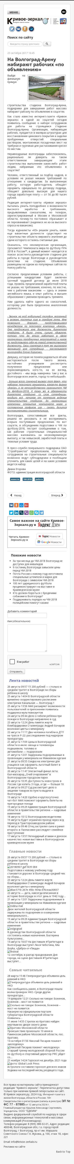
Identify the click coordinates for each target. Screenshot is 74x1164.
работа (39, 479)
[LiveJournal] (21, 513)
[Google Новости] (50, 542)
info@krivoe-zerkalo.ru (24, 1141)
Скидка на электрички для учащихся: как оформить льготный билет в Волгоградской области (33, 764)
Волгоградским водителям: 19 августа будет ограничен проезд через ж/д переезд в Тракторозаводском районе (35, 820)
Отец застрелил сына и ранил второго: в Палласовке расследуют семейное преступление (35, 829)
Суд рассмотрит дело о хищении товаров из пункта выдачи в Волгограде (32, 790)
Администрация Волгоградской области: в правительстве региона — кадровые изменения (36, 810)
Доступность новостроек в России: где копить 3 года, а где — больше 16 (35, 782)
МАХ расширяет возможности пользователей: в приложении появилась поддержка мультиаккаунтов (36, 709)
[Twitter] (11, 513)
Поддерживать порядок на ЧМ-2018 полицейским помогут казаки (35, 601)
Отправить (16, 671)
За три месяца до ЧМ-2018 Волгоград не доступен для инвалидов (38, 562)
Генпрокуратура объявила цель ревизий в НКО (36, 985)
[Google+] (26, 505)
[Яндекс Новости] (49, 536)
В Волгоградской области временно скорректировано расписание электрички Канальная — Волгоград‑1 (33, 699)
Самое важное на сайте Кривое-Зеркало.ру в (37, 522)
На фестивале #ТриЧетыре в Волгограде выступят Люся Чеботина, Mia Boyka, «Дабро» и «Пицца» (35, 951)
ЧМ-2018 (27, 479)
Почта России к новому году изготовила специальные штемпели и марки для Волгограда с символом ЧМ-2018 (38, 577)
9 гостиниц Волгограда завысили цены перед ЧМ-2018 (36, 569)
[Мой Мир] (21, 505)
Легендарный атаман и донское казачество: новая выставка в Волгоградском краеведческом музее (37, 839)
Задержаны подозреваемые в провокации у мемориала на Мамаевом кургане (36, 756)
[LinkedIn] (16, 513)
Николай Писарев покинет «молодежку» (36, 1049)
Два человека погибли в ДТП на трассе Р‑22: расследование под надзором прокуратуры (35, 735)
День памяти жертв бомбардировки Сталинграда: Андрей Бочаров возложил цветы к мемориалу (36, 725)
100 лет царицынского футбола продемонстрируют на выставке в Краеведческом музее (34, 586)
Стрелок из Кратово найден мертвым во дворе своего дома (35, 1029)
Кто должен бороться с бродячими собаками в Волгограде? (34, 594)
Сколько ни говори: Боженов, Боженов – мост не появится (36, 1008)
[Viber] (26, 513)
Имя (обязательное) (18, 621)
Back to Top (63, 1151)
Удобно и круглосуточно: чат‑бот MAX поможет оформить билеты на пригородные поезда (34, 800)
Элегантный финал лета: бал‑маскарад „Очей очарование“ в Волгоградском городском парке (32, 774)
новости (15, 479)
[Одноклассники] (16, 505)
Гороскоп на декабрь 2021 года (36, 1065)
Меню (14, 12)
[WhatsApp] (31, 513)
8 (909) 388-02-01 (38, 1124)
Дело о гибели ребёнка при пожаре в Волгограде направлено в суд (34, 717)
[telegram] (41, 513)
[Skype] (36, 513)
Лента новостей (24, 680)
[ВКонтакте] (11, 505)
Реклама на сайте (14, 1146)
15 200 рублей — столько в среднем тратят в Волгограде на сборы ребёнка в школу (34, 690)
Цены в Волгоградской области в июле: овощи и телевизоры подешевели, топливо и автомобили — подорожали (31, 746)
